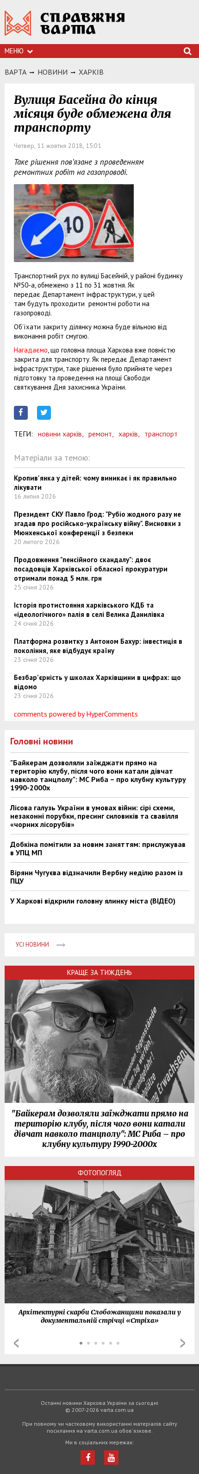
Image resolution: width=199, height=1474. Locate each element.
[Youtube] (111, 1457)
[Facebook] (88, 1457)
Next (182, 1343)
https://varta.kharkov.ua (65, 28)
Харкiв (91, 72)
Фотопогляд (100, 1172)
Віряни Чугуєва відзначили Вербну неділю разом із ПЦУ (96, 876)
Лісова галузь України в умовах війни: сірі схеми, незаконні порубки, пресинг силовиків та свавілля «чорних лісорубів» (94, 816)
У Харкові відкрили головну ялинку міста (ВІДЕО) (92, 900)
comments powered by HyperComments (76, 713)
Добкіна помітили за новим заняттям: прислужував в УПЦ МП (98, 848)
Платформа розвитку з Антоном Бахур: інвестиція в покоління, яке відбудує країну (98, 646)
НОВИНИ (52, 72)
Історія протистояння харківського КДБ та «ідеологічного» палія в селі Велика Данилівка (89, 610)
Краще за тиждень (99, 972)
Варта (15, 72)
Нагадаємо (31, 350)
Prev (16, 1343)
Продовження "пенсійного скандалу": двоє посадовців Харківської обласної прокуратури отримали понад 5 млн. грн (91, 569)
